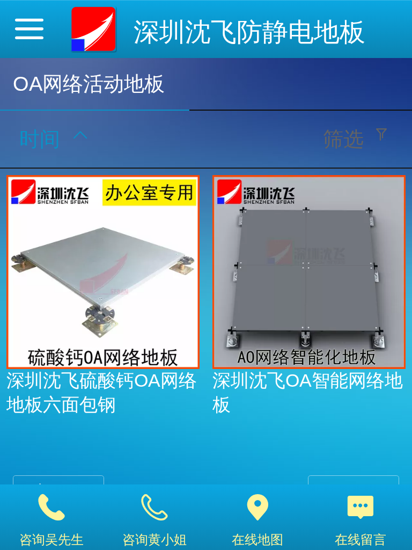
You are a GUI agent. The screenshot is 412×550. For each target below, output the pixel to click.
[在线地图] (257, 507)
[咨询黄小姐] (154, 507)
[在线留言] (360, 507)
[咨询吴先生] (51, 507)
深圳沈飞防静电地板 (249, 32)
